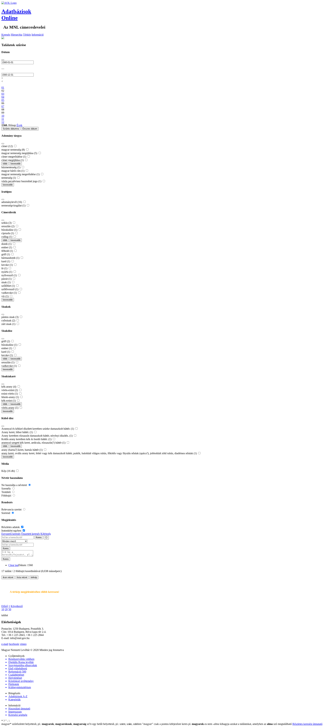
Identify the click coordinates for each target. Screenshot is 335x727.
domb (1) (6, 243)
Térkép (27, 34)
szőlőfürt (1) (8, 285)
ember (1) (7, 247)
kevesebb (15, 163)
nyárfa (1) (7, 271)
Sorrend (6, 512)
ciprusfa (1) (8, 233)
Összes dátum (29, 128)
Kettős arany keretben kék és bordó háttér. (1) (26, 439)
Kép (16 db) (8, 470)
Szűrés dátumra (11, 128)
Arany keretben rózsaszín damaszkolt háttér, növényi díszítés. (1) (37, 435)
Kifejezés (45, 533)
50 (9, 609)
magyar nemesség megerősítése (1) (20, 174)
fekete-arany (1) (10, 397)
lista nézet (22, 577)
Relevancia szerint (11, 509)
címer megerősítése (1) (14, 156)
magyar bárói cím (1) (13, 170)
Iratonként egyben (11, 530)
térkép (34, 577)
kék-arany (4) (9, 386)
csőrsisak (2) (8, 320)
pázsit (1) (6, 278)
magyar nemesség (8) (13, 149)
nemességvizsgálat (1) (13, 205)
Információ (38, 34)
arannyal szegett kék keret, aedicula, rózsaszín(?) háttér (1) (33, 442)
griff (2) (6, 341)
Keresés (5, 34)
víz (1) (5, 296)
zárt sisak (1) (8, 323)
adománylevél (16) (12, 202)
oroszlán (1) (8, 362)
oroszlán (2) (8, 226)
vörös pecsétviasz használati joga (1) (21, 181)
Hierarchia (16, 34)
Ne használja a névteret (14, 485)
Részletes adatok (10, 527)
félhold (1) (7, 250)
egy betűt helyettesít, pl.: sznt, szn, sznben (114, 723)
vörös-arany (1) (10, 407)
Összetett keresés (30, 533)
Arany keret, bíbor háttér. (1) (17, 432)
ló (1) (4, 268)
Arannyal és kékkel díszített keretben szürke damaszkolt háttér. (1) (38, 428)
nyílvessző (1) (9, 275)
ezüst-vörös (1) (9, 393)
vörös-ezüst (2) (9, 390)
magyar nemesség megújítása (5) (19, 153)
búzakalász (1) (9, 229)
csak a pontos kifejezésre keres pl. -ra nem (177, 723)
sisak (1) (6, 282)
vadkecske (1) (9, 292)
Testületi (6, 492)
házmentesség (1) (11, 167)
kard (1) (6, 261)
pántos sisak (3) (10, 317)
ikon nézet (8, 577)
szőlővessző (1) (10, 289)
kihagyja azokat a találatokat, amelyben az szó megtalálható (252, 723)
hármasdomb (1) (10, 257)
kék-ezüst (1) (8, 400)
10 (2, 609)
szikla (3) (6, 222)
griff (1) (6, 254)
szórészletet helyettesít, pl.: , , (43, 723)
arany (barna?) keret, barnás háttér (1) (22, 449)
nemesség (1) (9, 177)
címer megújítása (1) (12, 160)
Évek (19, 125)
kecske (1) (7, 264)
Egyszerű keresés (10, 533)
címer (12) (7, 146)
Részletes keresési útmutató (307, 723)
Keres (39, 537)
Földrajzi (6, 495)
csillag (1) (7, 236)
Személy (6, 488)
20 (6, 609)
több (5, 163)
